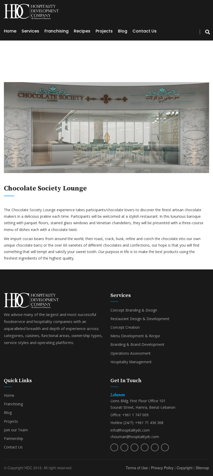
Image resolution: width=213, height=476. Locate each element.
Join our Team (16, 429)
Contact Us (144, 31)
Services (30, 31)
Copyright (184, 467)
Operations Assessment (130, 353)
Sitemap (202, 467)
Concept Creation (125, 327)
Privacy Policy (162, 467)
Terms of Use (137, 467)
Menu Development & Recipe (135, 335)
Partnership (13, 438)
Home (10, 31)
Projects (104, 31)
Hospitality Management (131, 361)
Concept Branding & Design (133, 310)
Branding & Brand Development (137, 344)
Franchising (56, 31)
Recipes (82, 31)
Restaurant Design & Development (139, 318)
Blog (122, 31)
